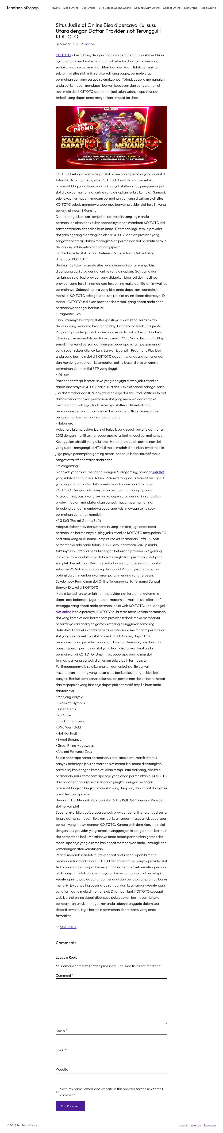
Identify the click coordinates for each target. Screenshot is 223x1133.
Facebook (210, 1125)
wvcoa (89, 44)
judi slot (158, 472)
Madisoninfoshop (23, 7)
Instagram (196, 1125)
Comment (65, 975)
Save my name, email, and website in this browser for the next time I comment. (111, 1092)
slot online (64, 611)
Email (61, 1050)
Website (62, 1069)
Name (62, 1030)
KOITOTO (63, 55)
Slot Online (68, 927)
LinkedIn (183, 1125)
